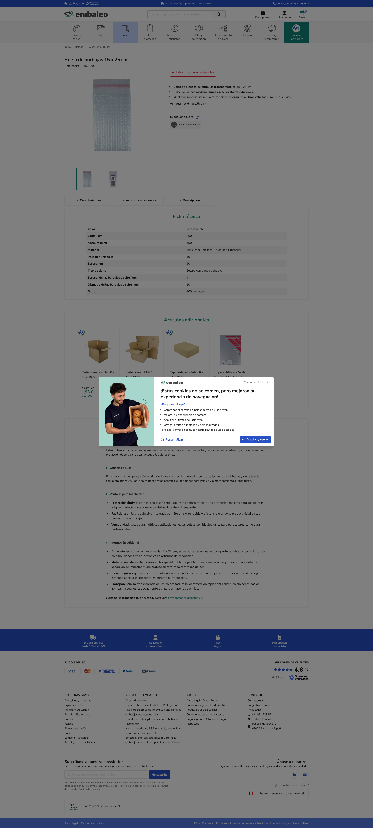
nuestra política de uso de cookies (215, 429)
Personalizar (174, 440)
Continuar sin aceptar (257, 382)
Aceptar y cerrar (257, 439)
